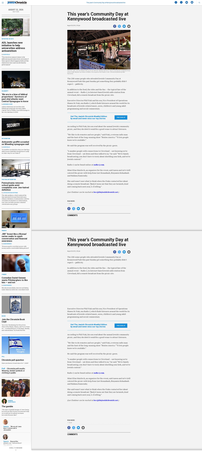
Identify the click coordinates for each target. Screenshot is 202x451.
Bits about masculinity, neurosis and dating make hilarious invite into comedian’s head (15, 289)
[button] (199, 2)
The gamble (7, 406)
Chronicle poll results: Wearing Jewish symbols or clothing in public (13, 370)
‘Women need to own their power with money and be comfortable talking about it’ (15, 247)
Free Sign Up (121, 117)
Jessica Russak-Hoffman (10, 192)
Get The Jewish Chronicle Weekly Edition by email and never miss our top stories (88, 117)
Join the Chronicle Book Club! (13, 320)
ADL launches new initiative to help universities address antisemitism (13, 46)
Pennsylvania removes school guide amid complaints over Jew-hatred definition (15, 186)
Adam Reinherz (7, 243)
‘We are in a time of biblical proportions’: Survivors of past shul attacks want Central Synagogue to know (15, 98)
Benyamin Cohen (7, 104)
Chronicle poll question (13, 360)
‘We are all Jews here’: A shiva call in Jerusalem (12, 428)
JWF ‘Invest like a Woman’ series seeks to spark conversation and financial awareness (14, 237)
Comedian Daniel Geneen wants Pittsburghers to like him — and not (15, 280)
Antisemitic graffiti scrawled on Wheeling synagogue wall (15, 143)
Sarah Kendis (12, 402)
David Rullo (6, 54)
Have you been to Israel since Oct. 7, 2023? (15, 363)
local (70, 203)
